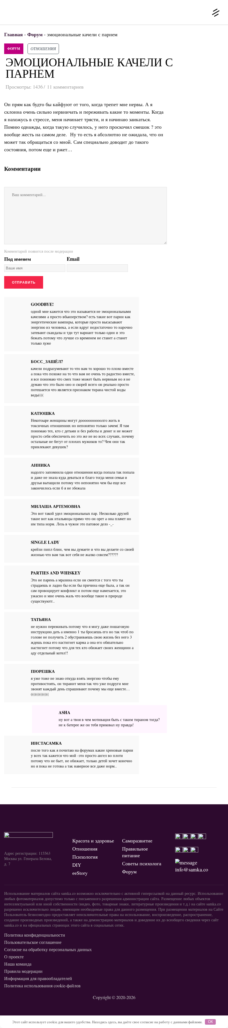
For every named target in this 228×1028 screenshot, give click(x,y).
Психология (85, 856)
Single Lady (45, 542)
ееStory (80, 872)
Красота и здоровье (93, 840)
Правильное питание (135, 852)
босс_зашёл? (47, 361)
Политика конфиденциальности (34, 935)
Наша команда (17, 964)
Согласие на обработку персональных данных (48, 949)
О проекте (14, 956)
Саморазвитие (137, 840)
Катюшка (43, 413)
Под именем (17, 258)
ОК (210, 1022)
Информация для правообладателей (38, 978)
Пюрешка (43, 671)
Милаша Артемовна (55, 506)
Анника (40, 465)
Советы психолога (141, 863)
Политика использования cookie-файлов (42, 985)
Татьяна (41, 619)
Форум (13, 48)
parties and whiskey (56, 573)
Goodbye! (42, 304)
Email (73, 258)
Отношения (43, 48)
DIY (76, 864)
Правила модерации (23, 971)
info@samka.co (191, 869)
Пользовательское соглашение (32, 942)
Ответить (131, 344)
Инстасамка (46, 743)
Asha (64, 712)
